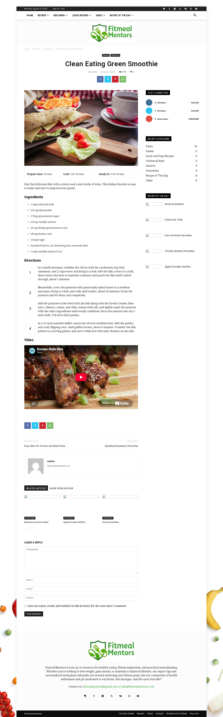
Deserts (140, 713)
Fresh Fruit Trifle (174, 219)
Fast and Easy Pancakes (178, 235)
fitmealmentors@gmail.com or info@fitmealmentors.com (118, 686)
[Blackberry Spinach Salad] (42, 507)
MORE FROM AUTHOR (61, 488)
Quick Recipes (80, 15)
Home (30, 15)
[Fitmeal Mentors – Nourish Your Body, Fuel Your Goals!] (111, 33)
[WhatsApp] (122, 79)
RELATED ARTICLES (36, 488)
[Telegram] (174, 9)
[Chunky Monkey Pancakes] (154, 255)
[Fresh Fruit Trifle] (154, 223)
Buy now (194, 713)
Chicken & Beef (126, 713)
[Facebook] (169, 9)
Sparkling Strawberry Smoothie (121, 445)
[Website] (190, 9)
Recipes (42, 15)
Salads (159, 713)
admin (94, 72)
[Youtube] (196, 9)
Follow (195, 102)
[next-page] (32, 529)
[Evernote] (163, 9)
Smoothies (48, 49)
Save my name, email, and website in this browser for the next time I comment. (77, 605)
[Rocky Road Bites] (120, 507)
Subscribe (194, 119)
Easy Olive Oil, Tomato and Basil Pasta (44, 445)
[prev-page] (26, 529)
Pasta (150, 713)
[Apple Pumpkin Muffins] (81, 507)
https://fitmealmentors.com (58, 466)
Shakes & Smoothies (177, 713)
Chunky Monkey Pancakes (179, 251)
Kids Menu (59, 15)
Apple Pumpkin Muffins (74, 522)
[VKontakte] (185, 9)
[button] (195, 15)
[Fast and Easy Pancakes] (154, 239)
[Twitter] (180, 9)
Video (99, 15)
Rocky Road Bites (110, 522)
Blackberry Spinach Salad (36, 522)
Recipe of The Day (120, 15)
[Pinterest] (115, 79)
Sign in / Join (59, 8)
